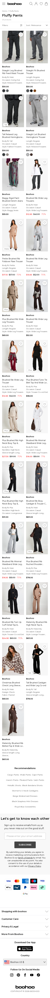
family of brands (25, 858)
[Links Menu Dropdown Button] (3, 3)
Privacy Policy (34, 866)
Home (4, 11)
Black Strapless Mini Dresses (25, 801)
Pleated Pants (26, 780)
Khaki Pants (25, 775)
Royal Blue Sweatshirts (25, 806)
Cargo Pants (13, 775)
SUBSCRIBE (25, 845)
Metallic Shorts (14, 785)
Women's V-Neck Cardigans (25, 791)
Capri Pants (37, 775)
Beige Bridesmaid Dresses (25, 796)
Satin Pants (39, 780)
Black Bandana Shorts (32, 785)
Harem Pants (12, 780)
